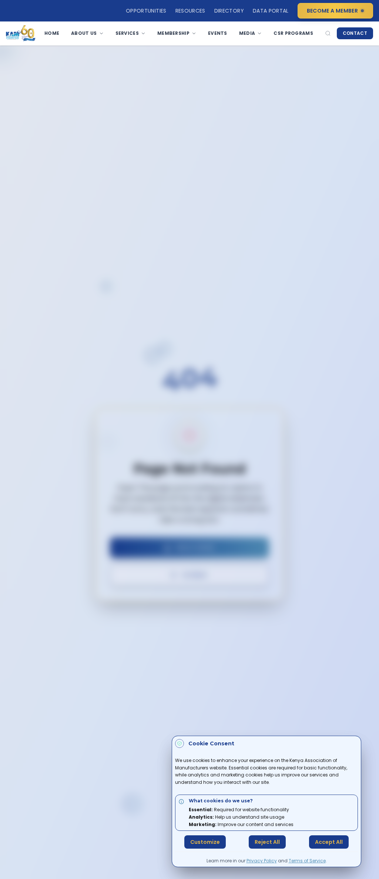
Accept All (329, 842)
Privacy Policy (261, 861)
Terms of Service (307, 861)
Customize (205, 842)
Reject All (267, 842)
